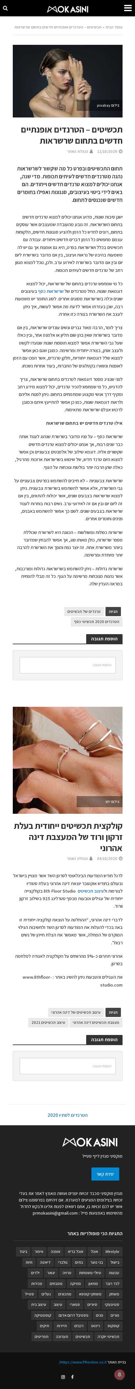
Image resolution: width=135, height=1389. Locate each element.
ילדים (35, 1272)
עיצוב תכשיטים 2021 (48, 1022)
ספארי (75, 1304)
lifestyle (112, 1251)
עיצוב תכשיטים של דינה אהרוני (76, 1012)
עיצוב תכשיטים (91, 891)
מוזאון (93, 1283)
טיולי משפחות (90, 1272)
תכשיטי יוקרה (108, 1336)
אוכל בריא (75, 1251)
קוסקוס (113, 1325)
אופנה (55, 1251)
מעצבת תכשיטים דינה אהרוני (96, 1022)
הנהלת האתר (77, 151)
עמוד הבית (114, 27)
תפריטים (41, 1336)
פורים (115, 1315)
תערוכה (62, 1336)
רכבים (79, 1325)
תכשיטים (83, 1336)
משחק (114, 1294)
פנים (99, 1315)
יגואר (51, 1272)
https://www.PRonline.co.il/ (82, 1362)
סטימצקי (112, 1304)
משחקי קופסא (90, 1294)
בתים (79, 1262)
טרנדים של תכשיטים (84, 611)
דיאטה (45, 1262)
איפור (39, 1251)
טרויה (67, 1272)
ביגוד (23, 1251)
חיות (29, 1262)
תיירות (62, 1325)
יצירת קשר (105, 1174)
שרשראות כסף (51, 291)
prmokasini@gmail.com (55, 1213)
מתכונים (64, 1294)
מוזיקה (75, 1283)
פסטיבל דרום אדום (73, 1315)
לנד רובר (112, 1283)
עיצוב (58, 1304)
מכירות (36, 1283)
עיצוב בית (38, 1304)
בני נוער (96, 1262)
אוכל (94, 1251)
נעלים (46, 1294)
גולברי (63, 1262)
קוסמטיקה (42, 1315)
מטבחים (56, 1283)
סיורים (92, 1304)
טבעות (114, 1272)
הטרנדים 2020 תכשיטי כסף (96, 621)
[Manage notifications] (119, 1374)
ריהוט (95, 1325)
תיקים (44, 1325)
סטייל (29, 1294)
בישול (114, 1262)
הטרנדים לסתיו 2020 (67, 1115)
